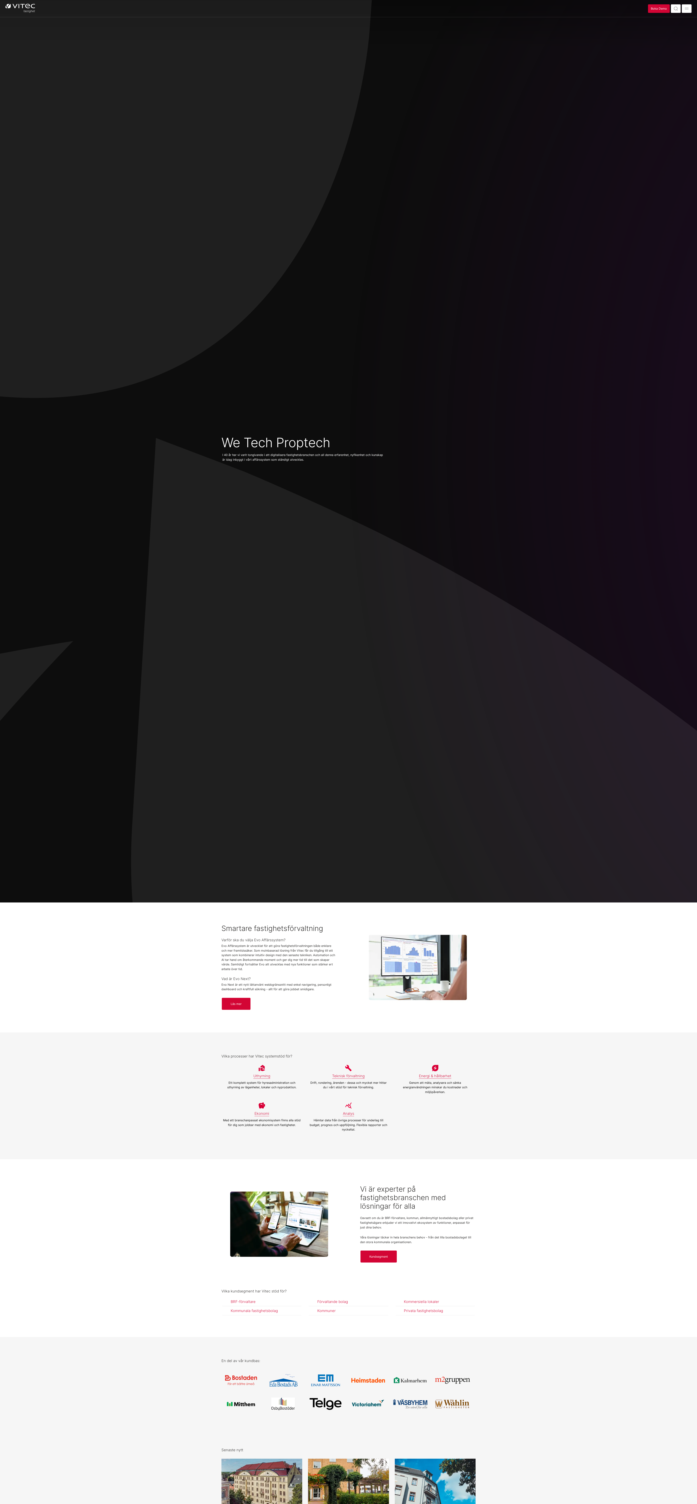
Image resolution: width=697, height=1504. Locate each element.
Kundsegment (378, 1256)
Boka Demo (659, 8)
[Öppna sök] (676, 8)
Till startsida (20, 8)
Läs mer (236, 1004)
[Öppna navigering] (687, 8)
